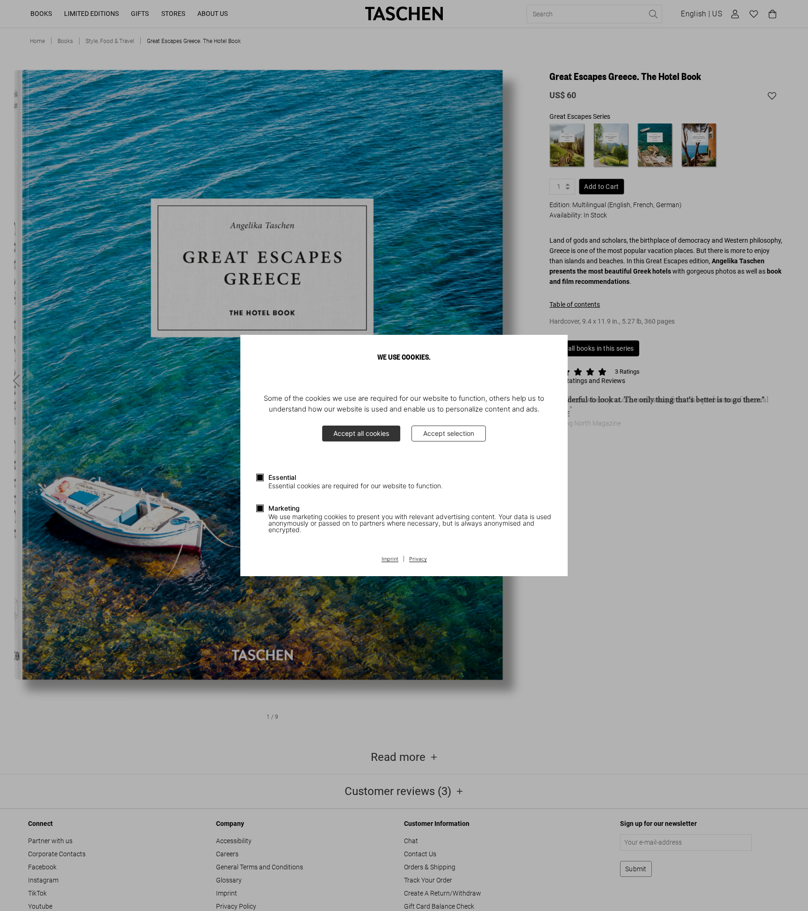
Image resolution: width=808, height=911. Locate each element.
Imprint (390, 559)
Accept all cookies (361, 433)
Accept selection (448, 433)
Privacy (418, 559)
